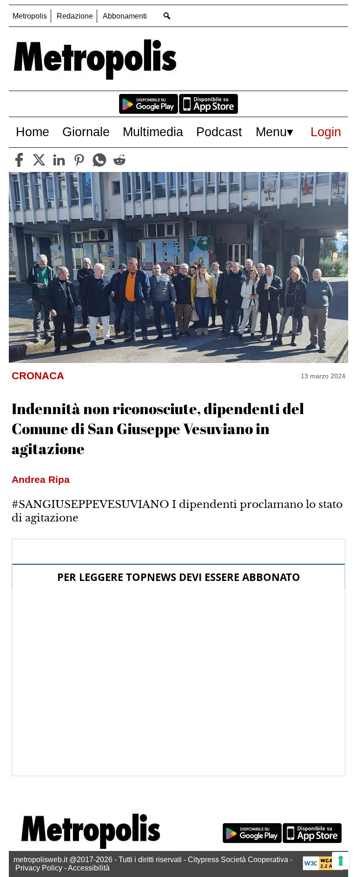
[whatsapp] (99, 160)
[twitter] (39, 160)
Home (32, 132)
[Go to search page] (166, 15)
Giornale (86, 132)
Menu (271, 132)
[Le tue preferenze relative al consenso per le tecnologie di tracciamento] (341, 861)
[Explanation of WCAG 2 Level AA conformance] (323, 868)
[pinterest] (79, 160)
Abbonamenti (125, 16)
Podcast (219, 132)
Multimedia (153, 132)
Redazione (75, 16)
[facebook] (19, 160)
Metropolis (30, 16)
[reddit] (119, 160)
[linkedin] (59, 160)
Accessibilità (89, 868)
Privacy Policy (38, 868)
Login (326, 132)
